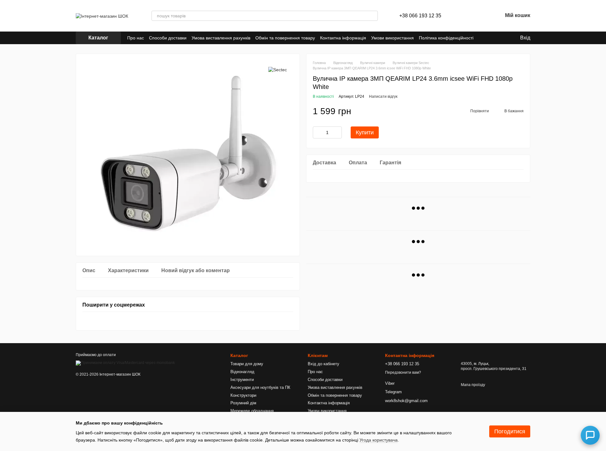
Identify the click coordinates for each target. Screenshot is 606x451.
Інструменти (242, 379)
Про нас (135, 37)
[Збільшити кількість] (337, 132)
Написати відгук (383, 96)
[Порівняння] (465, 16)
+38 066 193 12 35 (420, 15)
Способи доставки (168, 37)
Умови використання (392, 37)
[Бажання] (481, 16)
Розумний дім (243, 403)
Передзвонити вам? (403, 372)
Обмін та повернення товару (285, 37)
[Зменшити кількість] (317, 132)
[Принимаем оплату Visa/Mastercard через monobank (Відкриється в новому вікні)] (125, 363)
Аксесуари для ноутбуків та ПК (260, 387)
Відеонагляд (242, 371)
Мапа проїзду (473, 385)
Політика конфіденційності (446, 37)
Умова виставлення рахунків (221, 37)
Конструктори (243, 395)
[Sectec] (277, 69)
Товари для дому (246, 363)
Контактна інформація (343, 37)
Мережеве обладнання (252, 410)
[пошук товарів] (373, 16)
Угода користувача (378, 439)
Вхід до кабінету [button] (323, 363)
